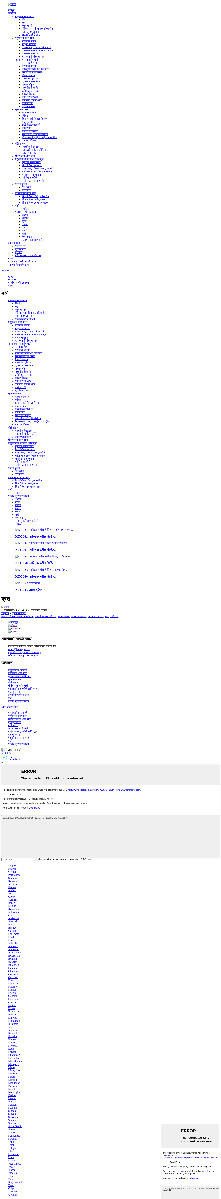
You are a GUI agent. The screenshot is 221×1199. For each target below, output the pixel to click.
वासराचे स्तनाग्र (30, 53)
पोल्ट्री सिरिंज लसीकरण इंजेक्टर (17, 616)
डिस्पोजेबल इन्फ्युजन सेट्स (35, 202)
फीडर (25, 115)
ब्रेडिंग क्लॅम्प (28, 106)
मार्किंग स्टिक (28, 93)
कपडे (24, 230)
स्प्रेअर (25, 208)
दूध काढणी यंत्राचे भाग (33, 56)
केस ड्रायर (27, 236)
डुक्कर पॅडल (28, 84)
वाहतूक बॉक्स (28, 121)
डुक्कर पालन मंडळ (31, 81)
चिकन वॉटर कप (95, 616)
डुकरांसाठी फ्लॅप (30, 87)
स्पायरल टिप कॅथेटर (32, 100)
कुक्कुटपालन (21, 109)
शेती (17, 205)
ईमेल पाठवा (6, 752)
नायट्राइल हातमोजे (31, 174)
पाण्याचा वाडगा (29, 41)
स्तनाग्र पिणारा (29, 62)
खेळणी (25, 215)
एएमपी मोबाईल (19, 613)
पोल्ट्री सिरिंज (111, 616)
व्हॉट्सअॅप (15, 758)
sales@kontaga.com (19, 649)
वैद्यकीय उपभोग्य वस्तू (25, 193)
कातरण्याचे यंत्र (30, 152)
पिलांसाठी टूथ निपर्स (32, 72)
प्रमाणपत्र (20, 249)
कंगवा (25, 224)
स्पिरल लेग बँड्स (30, 131)
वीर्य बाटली (27, 103)
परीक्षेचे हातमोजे (29, 177)
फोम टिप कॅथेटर (30, 97)
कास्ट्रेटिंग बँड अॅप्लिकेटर (35, 69)
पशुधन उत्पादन (29, 44)
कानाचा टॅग (27, 25)
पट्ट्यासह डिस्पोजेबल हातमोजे (37, 168)
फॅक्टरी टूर (20, 246)
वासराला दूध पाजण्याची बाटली (36, 47)
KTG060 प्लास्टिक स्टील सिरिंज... (36, 563)
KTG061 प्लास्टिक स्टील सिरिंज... (36, 536)
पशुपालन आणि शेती (24, 38)
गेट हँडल (26, 187)
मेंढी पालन (20, 143)
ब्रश (24, 221)
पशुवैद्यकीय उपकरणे (24, 16)
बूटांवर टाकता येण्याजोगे (33, 180)
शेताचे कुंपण (21, 183)
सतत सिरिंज (64, 616)
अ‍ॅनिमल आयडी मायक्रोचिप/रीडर (38, 28)
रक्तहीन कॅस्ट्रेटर (31, 146)
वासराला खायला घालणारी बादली (38, 50)
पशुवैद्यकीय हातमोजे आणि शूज (29, 159)
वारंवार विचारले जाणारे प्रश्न (22, 261)
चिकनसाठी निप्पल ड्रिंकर (34, 118)
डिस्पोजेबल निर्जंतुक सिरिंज (35, 196)
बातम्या (11, 258)
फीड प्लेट (26, 128)
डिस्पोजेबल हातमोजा (32, 165)
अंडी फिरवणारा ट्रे (31, 124)
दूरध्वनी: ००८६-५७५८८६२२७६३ (24, 652)
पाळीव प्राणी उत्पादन (25, 211)
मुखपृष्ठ (11, 10)
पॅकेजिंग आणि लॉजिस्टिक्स (28, 255)
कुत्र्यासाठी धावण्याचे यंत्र (34, 239)
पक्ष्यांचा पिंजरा (29, 140)
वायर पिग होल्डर (30, 78)
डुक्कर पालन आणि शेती (26, 59)
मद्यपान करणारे (29, 112)
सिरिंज (25, 19)
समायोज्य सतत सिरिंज (45, 616)
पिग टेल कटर (28, 75)
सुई (23, 22)
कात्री (25, 227)
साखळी (25, 218)
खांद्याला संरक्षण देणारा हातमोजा (37, 171)
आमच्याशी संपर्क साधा (18, 264)
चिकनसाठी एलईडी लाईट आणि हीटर (39, 137)
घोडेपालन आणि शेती (25, 156)
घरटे (24, 233)
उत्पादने (12, 13)
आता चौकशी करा (9, 707)
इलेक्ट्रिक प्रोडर (30, 90)
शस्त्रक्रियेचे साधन (32, 34)
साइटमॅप (5, 613)
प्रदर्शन (18, 252)
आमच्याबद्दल (14, 242)
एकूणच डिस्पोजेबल (31, 162)
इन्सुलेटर (26, 190)
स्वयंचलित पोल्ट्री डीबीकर (35, 134)
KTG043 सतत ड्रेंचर (28, 590)
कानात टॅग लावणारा (31, 31)
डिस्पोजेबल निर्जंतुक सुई (33, 199)
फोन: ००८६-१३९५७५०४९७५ (23, 655)
